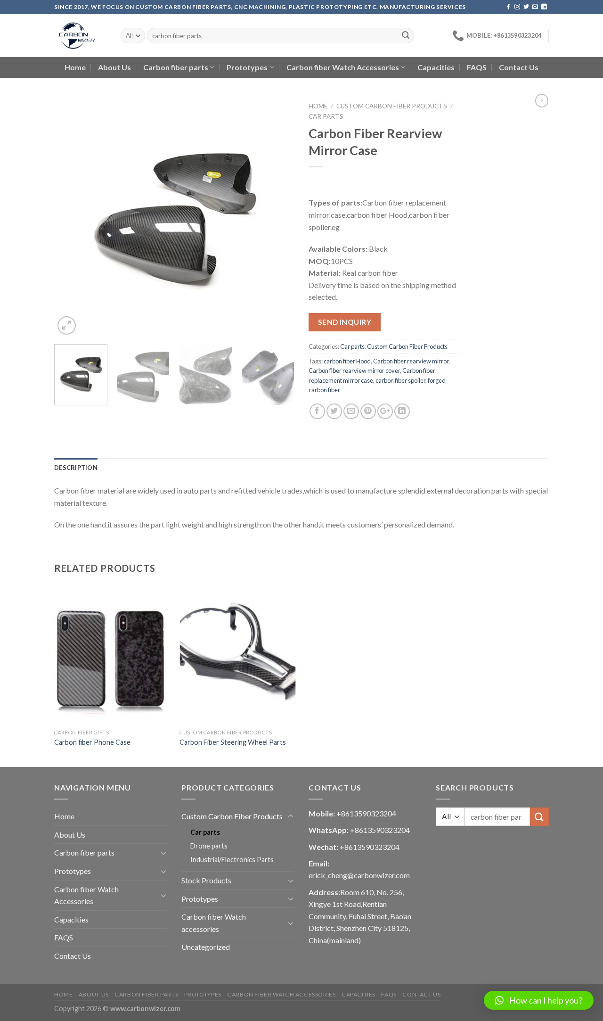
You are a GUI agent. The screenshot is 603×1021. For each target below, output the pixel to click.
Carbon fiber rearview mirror (410, 361)
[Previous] (70, 217)
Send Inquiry (345, 322)
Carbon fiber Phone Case (92, 742)
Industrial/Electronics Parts (232, 860)
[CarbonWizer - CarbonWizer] (80, 35)
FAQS (477, 67)
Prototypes (247, 67)
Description (76, 467)
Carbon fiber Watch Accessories (342, 67)
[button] (539, 1000)
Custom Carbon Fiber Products (391, 106)
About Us (114, 67)
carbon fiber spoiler (400, 380)
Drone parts (209, 846)
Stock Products (206, 880)
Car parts (326, 116)
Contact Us (518, 67)
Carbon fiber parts (175, 67)
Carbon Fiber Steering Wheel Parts (232, 742)
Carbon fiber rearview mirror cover (354, 370)
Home (75, 67)
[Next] (277, 217)
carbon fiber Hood (347, 361)
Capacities (436, 67)
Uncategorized (205, 946)
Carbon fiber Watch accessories (213, 922)
